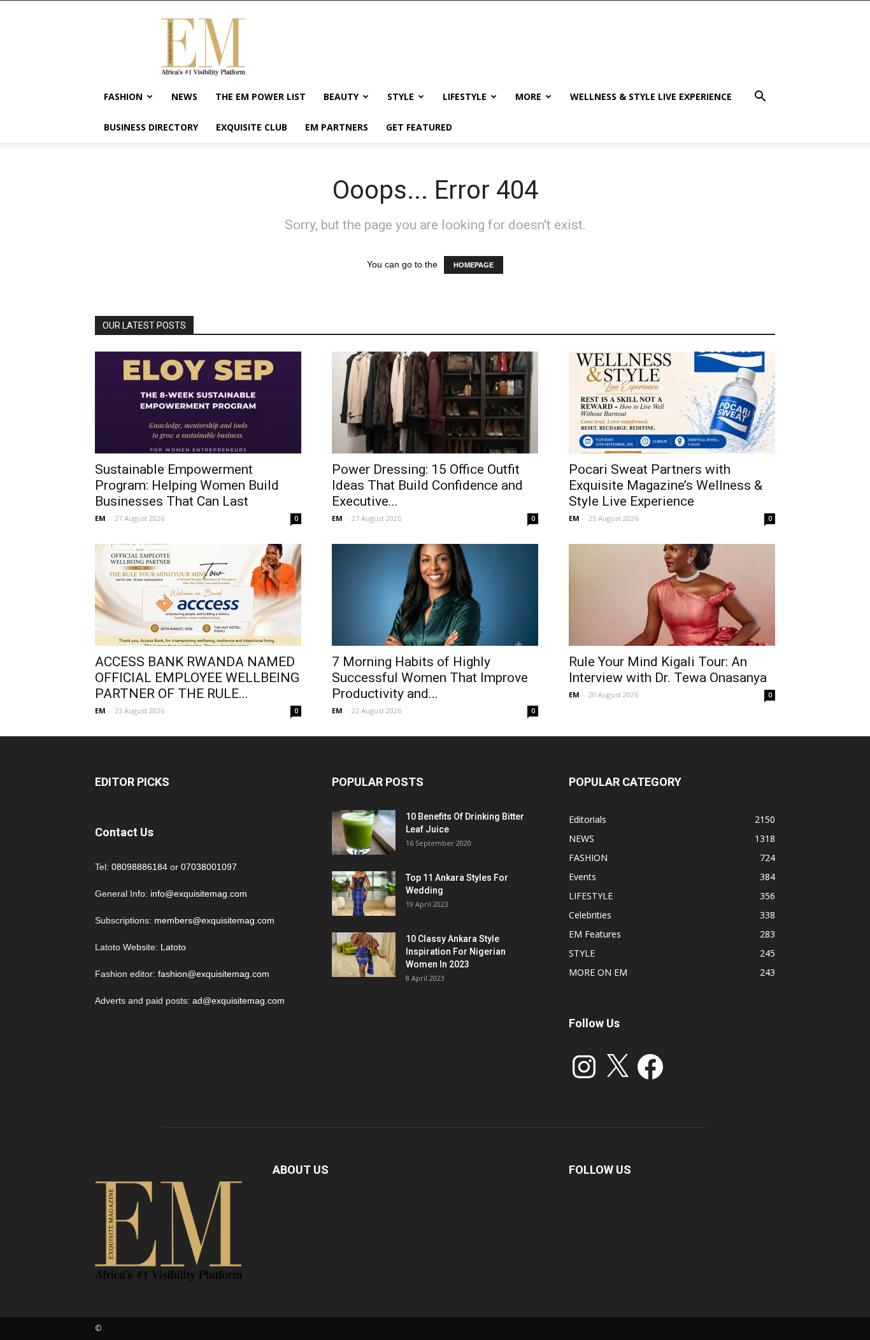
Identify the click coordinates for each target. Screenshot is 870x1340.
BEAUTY (341, 96)
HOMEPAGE (473, 265)
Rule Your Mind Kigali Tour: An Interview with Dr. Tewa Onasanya (668, 669)
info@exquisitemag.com (198, 893)
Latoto (173, 947)
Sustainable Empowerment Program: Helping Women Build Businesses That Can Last (187, 485)
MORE (528, 96)
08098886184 (139, 867)
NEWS (184, 96)
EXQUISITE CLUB (251, 127)
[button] (760, 98)
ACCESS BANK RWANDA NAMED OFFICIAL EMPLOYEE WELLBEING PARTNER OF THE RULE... (197, 677)
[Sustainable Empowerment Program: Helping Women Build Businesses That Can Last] (198, 402)
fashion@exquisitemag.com (213, 974)
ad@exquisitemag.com (238, 1000)
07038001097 (209, 867)
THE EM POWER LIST (260, 96)
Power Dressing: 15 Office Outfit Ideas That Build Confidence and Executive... (427, 485)
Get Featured (419, 127)
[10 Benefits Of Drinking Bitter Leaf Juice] (364, 832)
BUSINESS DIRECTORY (151, 127)
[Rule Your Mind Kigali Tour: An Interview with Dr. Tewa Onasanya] (672, 595)
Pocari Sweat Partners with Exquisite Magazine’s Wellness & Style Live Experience (665, 485)
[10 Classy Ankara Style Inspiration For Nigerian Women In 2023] (364, 954)
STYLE (400, 96)
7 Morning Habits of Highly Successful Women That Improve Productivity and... (430, 677)
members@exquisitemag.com (214, 920)
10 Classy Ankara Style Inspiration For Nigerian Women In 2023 (456, 951)
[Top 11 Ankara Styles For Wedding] (364, 893)
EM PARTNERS (336, 127)
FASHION (123, 96)
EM (100, 518)
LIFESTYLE (465, 96)
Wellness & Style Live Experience (651, 96)
